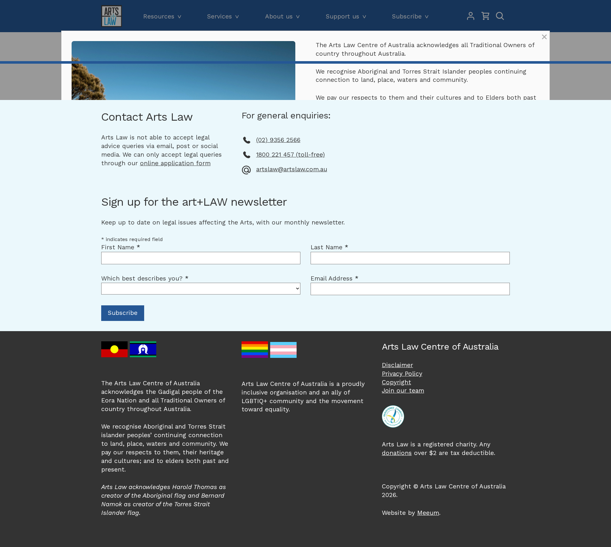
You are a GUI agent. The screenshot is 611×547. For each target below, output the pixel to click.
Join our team (403, 390)
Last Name (329, 247)
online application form (175, 163)
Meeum (428, 512)
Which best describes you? (144, 278)
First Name (120, 247)
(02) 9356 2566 (278, 140)
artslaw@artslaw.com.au (291, 169)
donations (397, 453)
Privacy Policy (402, 373)
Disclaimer (397, 365)
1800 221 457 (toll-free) (290, 154)
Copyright (396, 382)
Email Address (334, 278)
